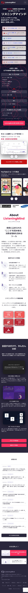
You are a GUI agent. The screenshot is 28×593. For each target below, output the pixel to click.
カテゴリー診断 (6, 83)
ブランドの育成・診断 (7, 113)
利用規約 (10, 588)
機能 (3, 582)
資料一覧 (9, 585)
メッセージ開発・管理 (7, 77)
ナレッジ (4, 585)
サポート (25, 585)
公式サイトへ (19, 574)
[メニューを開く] (25, 2)
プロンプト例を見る (14, 440)
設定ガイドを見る (14, 445)
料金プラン (7, 582)
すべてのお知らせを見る (14, 535)
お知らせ (19, 585)
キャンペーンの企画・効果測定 (9, 104)
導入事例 (25, 582)
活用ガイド (19, 582)
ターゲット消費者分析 (7, 81)
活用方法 (13, 582)
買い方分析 (5, 115)
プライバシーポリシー (17, 588)
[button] (12, 198)
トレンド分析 (6, 85)
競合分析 (5, 79)
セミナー (14, 585)
